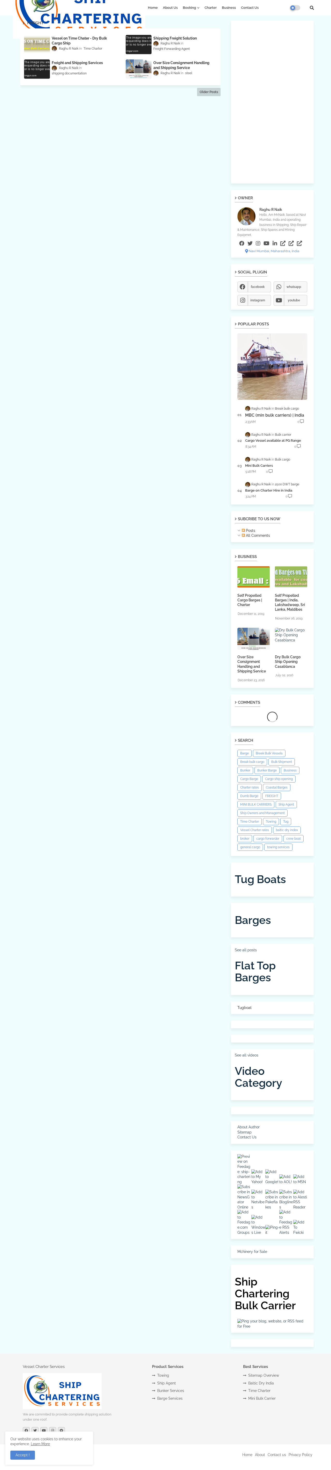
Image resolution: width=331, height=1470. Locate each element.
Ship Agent (286, 804)
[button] (312, 8)
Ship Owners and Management (262, 813)
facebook (258, 287)
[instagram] (258, 243)
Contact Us (250, 8)
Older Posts (209, 92)
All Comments (257, 535)
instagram (257, 300)
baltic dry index (287, 830)
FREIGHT (271, 796)
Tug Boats (260, 879)
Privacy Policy (300, 1455)
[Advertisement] (272, 102)
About (260, 1455)
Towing (271, 821)
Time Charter (249, 821)
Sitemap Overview (263, 1375)
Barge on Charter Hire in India (268, 490)
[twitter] (250, 243)
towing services (278, 847)
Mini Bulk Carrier (262, 1398)
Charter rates (249, 787)
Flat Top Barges (255, 971)
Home (153, 8)
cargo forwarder (267, 838)
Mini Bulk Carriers (259, 466)
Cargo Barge (249, 779)
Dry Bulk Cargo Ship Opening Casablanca (287, 661)
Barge (244, 753)
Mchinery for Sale (252, 1252)
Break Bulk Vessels (269, 753)
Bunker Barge (267, 770)
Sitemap (244, 1132)
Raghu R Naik (270, 210)
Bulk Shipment (281, 762)
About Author (248, 1127)
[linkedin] (275, 243)
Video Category (258, 1077)
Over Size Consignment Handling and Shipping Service (251, 664)
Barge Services (170, 1398)
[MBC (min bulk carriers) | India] (272, 366)
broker (244, 838)
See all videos (246, 1055)
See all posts (246, 950)
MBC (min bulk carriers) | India (274, 415)
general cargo (250, 847)
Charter (211, 8)
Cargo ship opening (279, 779)
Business (229, 8)
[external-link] (282, 243)
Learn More (40, 1444)
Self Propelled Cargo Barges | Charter (249, 600)
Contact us (277, 1455)
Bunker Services (170, 1391)
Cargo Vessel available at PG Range (273, 440)
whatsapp (294, 287)
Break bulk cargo (252, 762)
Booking (189, 8)
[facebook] (241, 243)
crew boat (293, 838)
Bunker (245, 770)
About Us (170, 8)
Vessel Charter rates (254, 830)
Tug (285, 821)
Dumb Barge (249, 796)
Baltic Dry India (261, 1383)
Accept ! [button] (23, 1455)
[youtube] (266, 243)
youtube (294, 300)
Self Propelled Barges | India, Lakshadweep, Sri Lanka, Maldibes (290, 602)
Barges (253, 920)
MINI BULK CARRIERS (256, 804)
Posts (250, 531)
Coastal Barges (277, 787)
